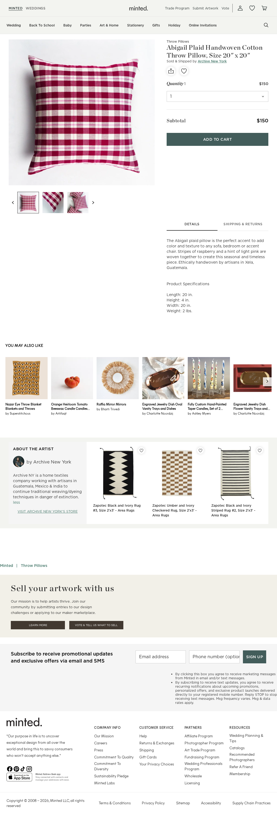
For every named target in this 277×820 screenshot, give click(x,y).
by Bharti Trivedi (108, 409)
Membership (239, 773)
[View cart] (264, 8)
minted (15, 8)
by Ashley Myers (199, 413)
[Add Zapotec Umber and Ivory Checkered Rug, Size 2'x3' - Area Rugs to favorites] (200, 450)
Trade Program (177, 8)
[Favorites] (252, 8)
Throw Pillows (178, 41)
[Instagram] (29, 768)
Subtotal (176, 120)
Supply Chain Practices (251, 802)
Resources (239, 727)
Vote (225, 8)
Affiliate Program (198, 735)
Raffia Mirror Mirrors (111, 404)
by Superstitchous (17, 413)
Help (143, 735)
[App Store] (19, 779)
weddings (35, 8)
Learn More (38, 625)
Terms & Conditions (115, 802)
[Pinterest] (16, 768)
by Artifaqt (59, 413)
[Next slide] (93, 202)
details (192, 224)
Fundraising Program (201, 756)
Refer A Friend (241, 766)
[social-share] (171, 71)
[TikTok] (22, 768)
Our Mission (104, 735)
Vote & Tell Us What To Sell (96, 625)
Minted (6, 565)
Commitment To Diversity (107, 766)
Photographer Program (204, 742)
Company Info (107, 727)
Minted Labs (104, 782)
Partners (193, 727)
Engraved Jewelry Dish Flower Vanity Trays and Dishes (250, 406)
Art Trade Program (199, 749)
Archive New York (212, 61)
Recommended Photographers (242, 757)
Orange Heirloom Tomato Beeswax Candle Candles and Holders (69, 406)
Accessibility (211, 802)
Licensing (192, 782)
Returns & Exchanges (156, 742)
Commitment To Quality (114, 756)
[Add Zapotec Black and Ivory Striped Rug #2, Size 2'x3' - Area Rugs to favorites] (259, 450)
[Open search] (266, 25)
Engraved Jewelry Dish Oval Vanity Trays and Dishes (162, 406)
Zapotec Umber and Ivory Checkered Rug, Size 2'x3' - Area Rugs (174, 510)
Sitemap (183, 802)
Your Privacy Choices (156, 764)
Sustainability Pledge (111, 775)
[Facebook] (9, 768)
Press (98, 749)
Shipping (146, 749)
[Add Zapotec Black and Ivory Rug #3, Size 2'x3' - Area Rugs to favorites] (141, 450)
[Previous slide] (13, 202)
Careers (100, 742)
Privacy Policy (153, 802)
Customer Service (156, 727)
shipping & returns (242, 224)
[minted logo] (138, 8)
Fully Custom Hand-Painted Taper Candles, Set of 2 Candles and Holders (207, 406)
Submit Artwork (205, 8)
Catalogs (237, 747)
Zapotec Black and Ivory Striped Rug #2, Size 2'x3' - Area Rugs (233, 510)
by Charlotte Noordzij (157, 413)
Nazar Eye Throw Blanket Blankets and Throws (23, 406)
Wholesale (193, 775)
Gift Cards (148, 756)
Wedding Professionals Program (203, 766)
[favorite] (184, 71)
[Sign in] (240, 8)
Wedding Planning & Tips (246, 738)
